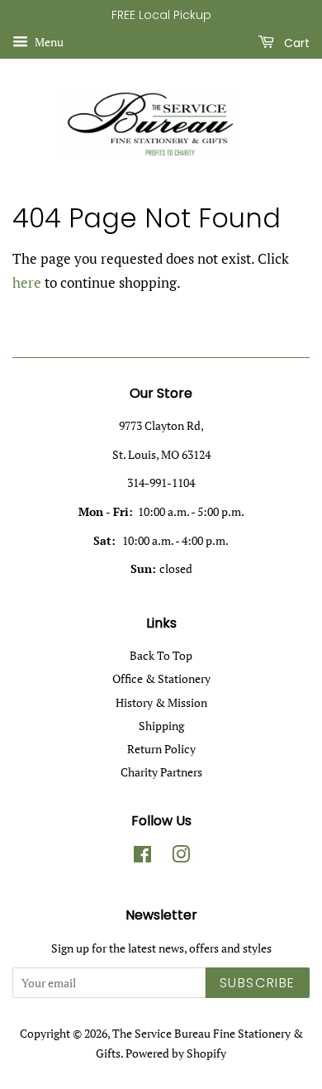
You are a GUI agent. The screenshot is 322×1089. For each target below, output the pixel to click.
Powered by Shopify (175, 1053)
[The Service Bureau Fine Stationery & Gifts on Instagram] (181, 857)
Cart (295, 42)
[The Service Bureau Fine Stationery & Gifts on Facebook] (142, 857)
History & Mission (161, 702)
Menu (48, 42)
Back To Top (161, 655)
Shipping (161, 725)
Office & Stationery (161, 678)
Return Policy (161, 749)
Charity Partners (161, 772)
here (26, 282)
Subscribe (258, 982)
